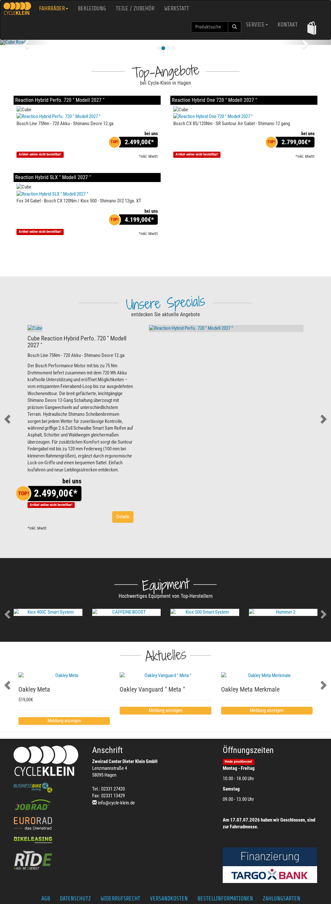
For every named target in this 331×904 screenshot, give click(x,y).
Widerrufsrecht (120, 898)
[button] (312, 27)
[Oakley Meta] (64, 675)
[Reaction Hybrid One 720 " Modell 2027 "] (244, 116)
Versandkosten (169, 898)
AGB (45, 898)
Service (255, 24)
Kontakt (288, 24)
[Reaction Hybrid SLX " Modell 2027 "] (87, 194)
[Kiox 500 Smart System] (204, 612)
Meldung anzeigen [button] (64, 721)
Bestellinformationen (225, 898)
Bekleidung (92, 8)
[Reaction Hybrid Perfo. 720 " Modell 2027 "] (87, 116)
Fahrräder (52, 8)
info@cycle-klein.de (116, 803)
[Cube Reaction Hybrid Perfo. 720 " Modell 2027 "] (34, 328)
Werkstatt (176, 8)
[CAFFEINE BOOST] (126, 612)
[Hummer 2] (283, 612)
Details (122, 517)
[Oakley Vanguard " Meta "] (165, 675)
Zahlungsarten (281, 898)
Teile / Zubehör (135, 8)
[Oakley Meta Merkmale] (267, 675)
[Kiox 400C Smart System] (48, 612)
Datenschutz (75, 898)
